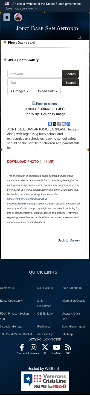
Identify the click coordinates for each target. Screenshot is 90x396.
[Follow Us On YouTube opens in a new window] (56, 348)
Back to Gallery (69, 240)
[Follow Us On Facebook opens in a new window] (22, 348)
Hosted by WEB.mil (43, 369)
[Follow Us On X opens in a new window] (45, 348)
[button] (21, 8)
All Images (18, 91)
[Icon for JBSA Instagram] (33, 348)
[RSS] (68, 348)
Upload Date (46, 91)
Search (70, 73)
